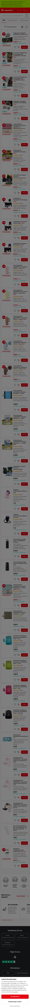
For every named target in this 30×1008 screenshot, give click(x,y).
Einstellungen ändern (15, 1001)
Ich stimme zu (15, 996)
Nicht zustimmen (15, 1006)
